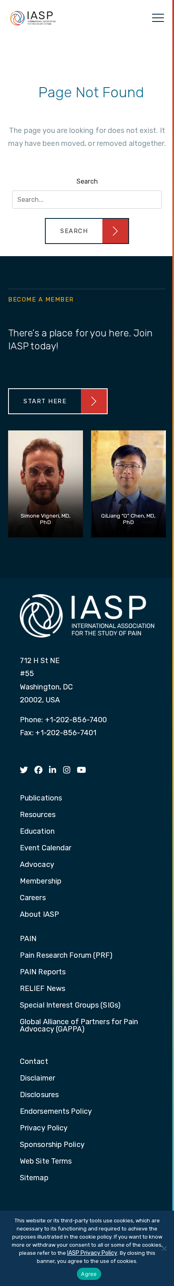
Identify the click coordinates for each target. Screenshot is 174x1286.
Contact (34, 1062)
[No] (164, 1248)
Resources (37, 815)
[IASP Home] (32, 17)
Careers (33, 898)
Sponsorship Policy (52, 1145)
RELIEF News (42, 989)
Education (37, 832)
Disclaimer (37, 1078)
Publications (41, 798)
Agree (89, 1274)
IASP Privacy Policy (92, 1253)
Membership (41, 881)
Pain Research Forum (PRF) (66, 956)
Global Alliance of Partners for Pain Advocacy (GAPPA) (79, 1026)
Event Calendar (45, 848)
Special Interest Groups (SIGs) (70, 1005)
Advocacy (37, 865)
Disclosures (39, 1095)
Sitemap (34, 1178)
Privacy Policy (44, 1128)
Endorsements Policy (56, 1112)
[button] (87, 231)
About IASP (39, 915)
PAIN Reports (43, 972)
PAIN (28, 939)
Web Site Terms (46, 1162)
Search (87, 181)
